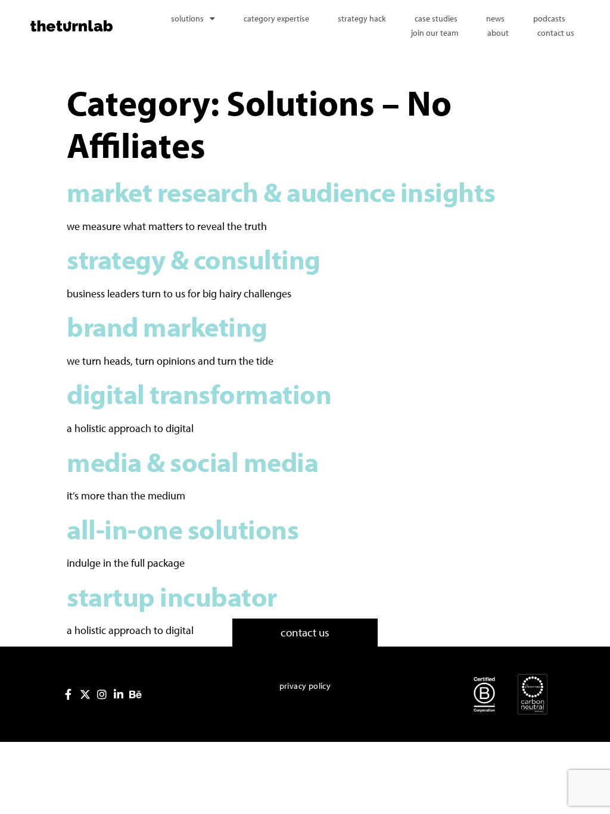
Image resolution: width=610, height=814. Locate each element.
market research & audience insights (283, 191)
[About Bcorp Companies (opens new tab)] (484, 694)
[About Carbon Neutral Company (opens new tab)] (532, 694)
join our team (435, 32)
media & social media (192, 461)
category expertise (276, 18)
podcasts (549, 18)
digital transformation (199, 393)
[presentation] (68, 694)
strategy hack (362, 18)
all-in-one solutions (182, 528)
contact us (555, 32)
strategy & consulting (193, 258)
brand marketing (167, 326)
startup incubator (172, 596)
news (495, 18)
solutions (187, 18)
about (498, 32)
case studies (436, 18)
